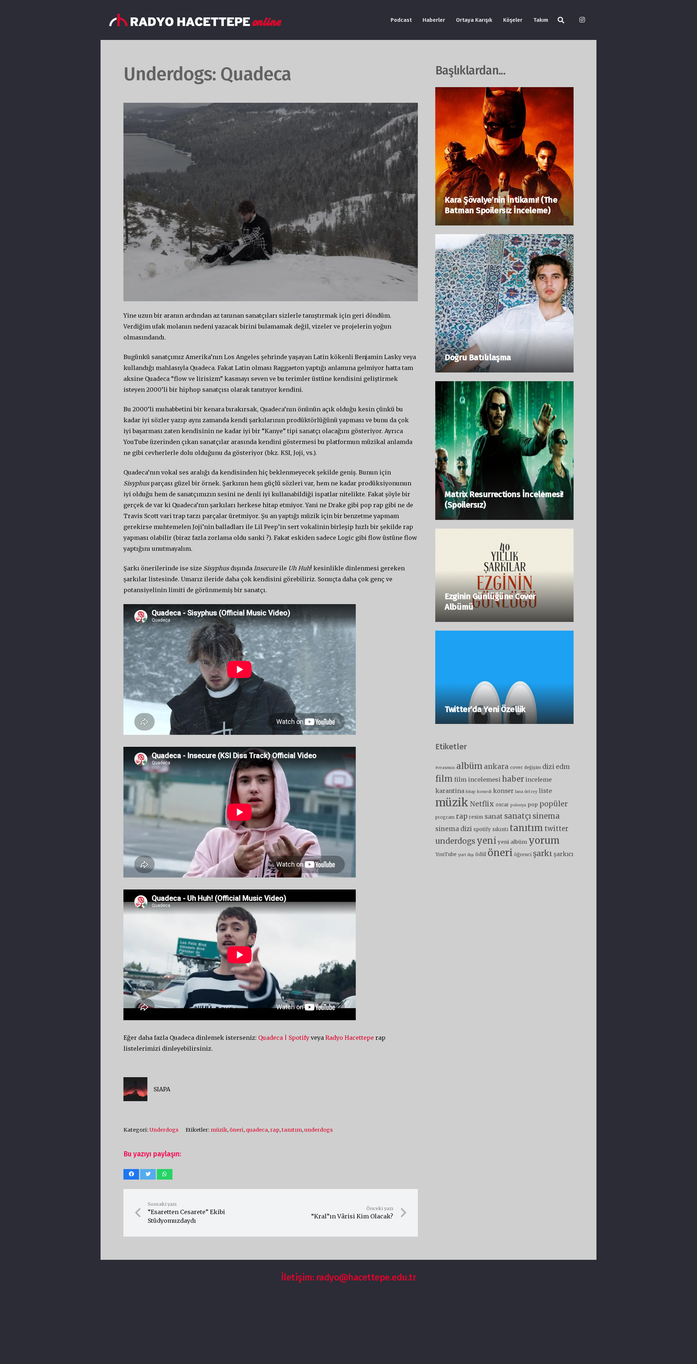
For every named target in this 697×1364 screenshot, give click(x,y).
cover (516, 767)
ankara (496, 766)
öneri (236, 1130)
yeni (486, 840)
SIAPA (162, 1089)
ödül (480, 854)
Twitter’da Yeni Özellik (485, 709)
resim (476, 817)
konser (503, 790)
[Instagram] (582, 20)
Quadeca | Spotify (283, 1037)
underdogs (318, 1130)
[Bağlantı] (195, 20)
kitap (471, 791)
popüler (553, 803)
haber (513, 779)
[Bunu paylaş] (131, 1174)
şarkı (542, 853)
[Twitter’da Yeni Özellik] (504, 636)
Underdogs (164, 1130)
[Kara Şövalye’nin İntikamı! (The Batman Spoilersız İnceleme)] (504, 92)
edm (563, 767)
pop (532, 804)
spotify (482, 829)
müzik (219, 1130)
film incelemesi (477, 779)
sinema (546, 816)
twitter (556, 828)
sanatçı (517, 816)
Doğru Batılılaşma (478, 357)
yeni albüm (512, 842)
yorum (544, 840)
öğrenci (522, 854)
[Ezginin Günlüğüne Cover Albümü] (504, 534)
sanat (494, 817)
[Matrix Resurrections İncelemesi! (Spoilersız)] (504, 386)
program (445, 817)
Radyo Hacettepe (349, 1037)
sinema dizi (453, 829)
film (444, 779)
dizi (548, 767)
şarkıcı (563, 854)
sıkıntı (500, 829)
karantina (449, 790)
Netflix (482, 804)
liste (545, 790)
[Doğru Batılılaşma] (504, 239)
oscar (502, 805)
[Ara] (561, 20)
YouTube (446, 854)
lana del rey (526, 791)
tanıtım (292, 1130)
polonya (518, 805)
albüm (469, 766)
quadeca (257, 1130)
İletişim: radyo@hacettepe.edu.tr (348, 1277)
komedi (484, 791)
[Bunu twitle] (148, 1174)
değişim (532, 767)
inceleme (539, 779)
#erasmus (445, 767)
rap (275, 1130)
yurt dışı (466, 854)
